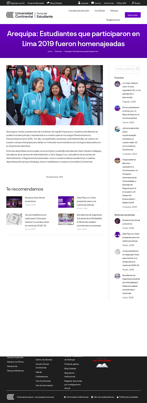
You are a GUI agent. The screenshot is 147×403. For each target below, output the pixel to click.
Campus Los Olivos (15, 361)
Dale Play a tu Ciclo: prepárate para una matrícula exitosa (86, 201)
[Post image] (14, 202)
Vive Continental (43, 380)
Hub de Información (44, 385)
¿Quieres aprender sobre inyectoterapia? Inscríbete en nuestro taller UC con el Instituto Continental (130, 138)
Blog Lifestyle (70, 368)
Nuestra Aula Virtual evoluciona (35, 199)
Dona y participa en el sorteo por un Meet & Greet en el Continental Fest (130, 112)
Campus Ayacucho (15, 357)
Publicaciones (42, 376)
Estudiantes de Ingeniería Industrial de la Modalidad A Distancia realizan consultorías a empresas (89, 220)
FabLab (39, 371)
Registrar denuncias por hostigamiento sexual (73, 384)
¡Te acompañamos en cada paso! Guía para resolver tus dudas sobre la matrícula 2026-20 (37, 220)
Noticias (12, 68)
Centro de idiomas (44, 359)
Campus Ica (12, 365)
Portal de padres (71, 363)
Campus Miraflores (15, 370)
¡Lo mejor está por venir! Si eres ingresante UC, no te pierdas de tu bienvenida (131, 89)
